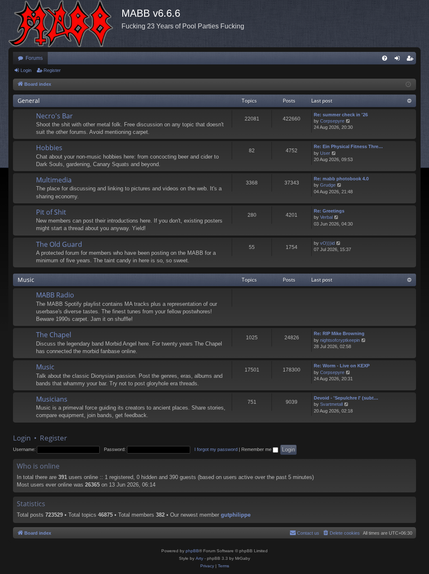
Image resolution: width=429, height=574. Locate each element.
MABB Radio (55, 295)
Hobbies (49, 147)
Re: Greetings (329, 210)
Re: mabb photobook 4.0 (341, 178)
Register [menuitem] (411, 59)
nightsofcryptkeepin (340, 340)
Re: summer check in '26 (341, 114)
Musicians (51, 399)
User (325, 153)
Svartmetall (331, 404)
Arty (199, 558)
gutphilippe (236, 515)
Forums (34, 58)
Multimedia (54, 179)
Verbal (326, 217)
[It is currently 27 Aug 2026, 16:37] (408, 85)
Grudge (328, 184)
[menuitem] (384, 58)
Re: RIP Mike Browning (339, 333)
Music (26, 280)
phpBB (192, 550)
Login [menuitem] (398, 59)
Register (52, 70)
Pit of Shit (51, 212)
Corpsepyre (332, 120)
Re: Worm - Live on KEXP (342, 365)
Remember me (257, 449)
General (29, 101)
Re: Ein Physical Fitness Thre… (348, 146)
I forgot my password (216, 449)
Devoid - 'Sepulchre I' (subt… (346, 397)
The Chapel (53, 334)
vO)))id (327, 243)
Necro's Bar (54, 115)
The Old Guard (59, 244)
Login (26, 70)
